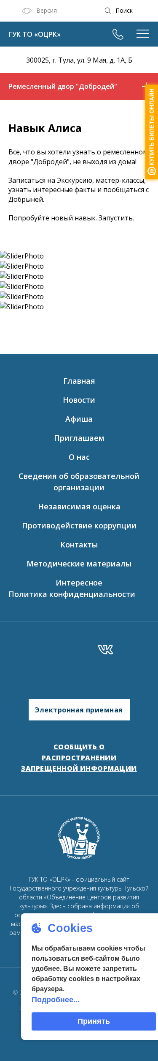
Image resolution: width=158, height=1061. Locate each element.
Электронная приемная (79, 710)
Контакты (79, 544)
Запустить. (116, 218)
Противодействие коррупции (79, 525)
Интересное (79, 582)
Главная (79, 381)
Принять (94, 1021)
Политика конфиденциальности (71, 594)
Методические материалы (79, 563)
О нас (79, 457)
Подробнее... (56, 999)
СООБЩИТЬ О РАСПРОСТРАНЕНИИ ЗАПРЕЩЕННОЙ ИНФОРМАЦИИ (79, 757)
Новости (79, 400)
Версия (46, 10)
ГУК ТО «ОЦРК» (34, 34)
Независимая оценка (79, 506)
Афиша (79, 419)
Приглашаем (79, 438)
